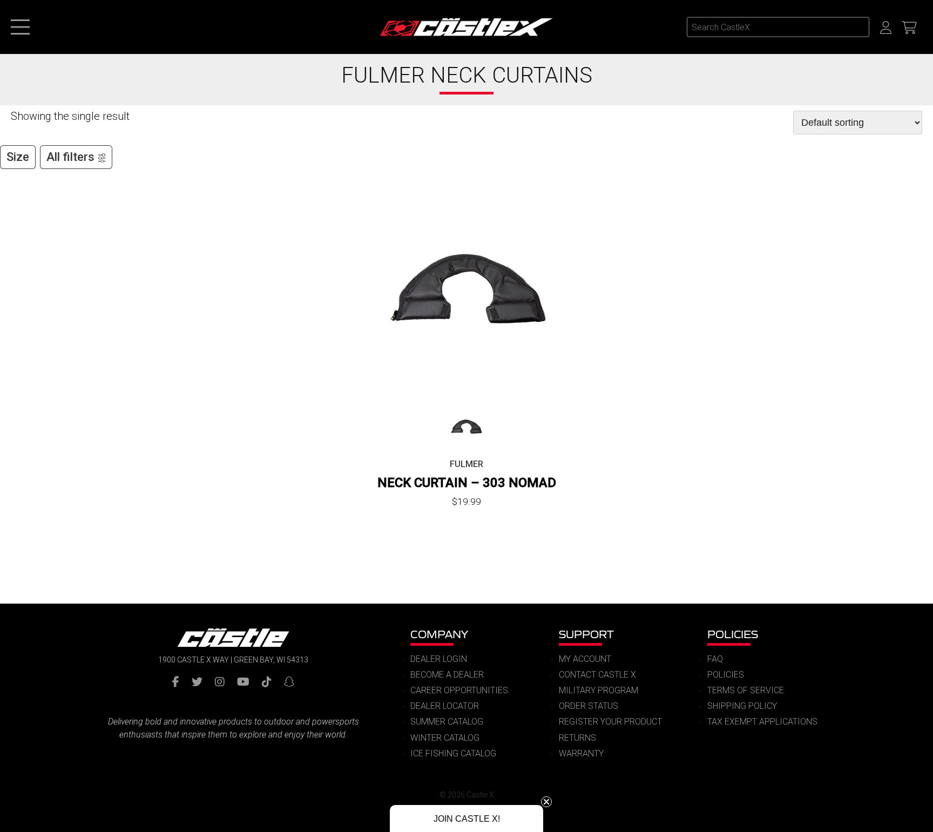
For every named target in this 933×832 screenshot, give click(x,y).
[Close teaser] (546, 801)
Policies (732, 634)
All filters (70, 157)
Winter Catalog (444, 738)
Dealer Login (438, 659)
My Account (585, 659)
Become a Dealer (447, 674)
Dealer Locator (444, 706)
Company (439, 634)
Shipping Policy (742, 706)
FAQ (715, 659)
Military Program (598, 690)
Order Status (588, 706)
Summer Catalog (446, 721)
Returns (577, 738)
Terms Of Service (745, 690)
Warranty (581, 753)
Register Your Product (610, 721)
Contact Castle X (597, 674)
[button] (466, 818)
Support (586, 634)
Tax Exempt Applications (762, 721)
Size (17, 157)
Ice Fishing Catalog (453, 753)
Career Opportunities (459, 690)
